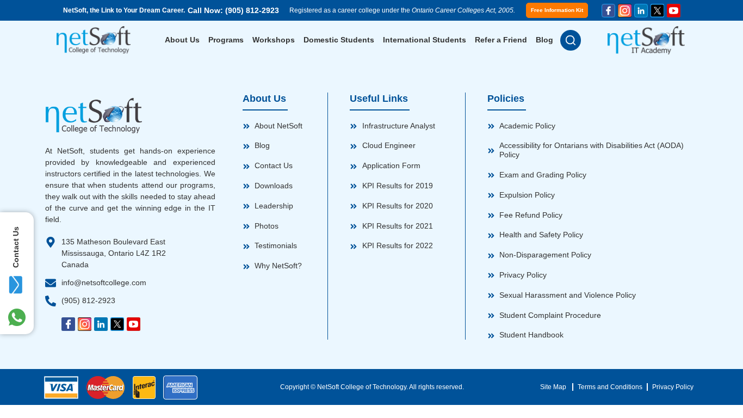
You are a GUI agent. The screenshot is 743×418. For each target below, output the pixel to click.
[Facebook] (608, 10)
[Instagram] (624, 10)
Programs (226, 39)
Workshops (273, 39)
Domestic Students (339, 39)
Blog (544, 39)
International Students (424, 39)
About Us (182, 39)
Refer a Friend (501, 39)
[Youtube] (673, 10)
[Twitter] (657, 10)
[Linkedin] (641, 10)
